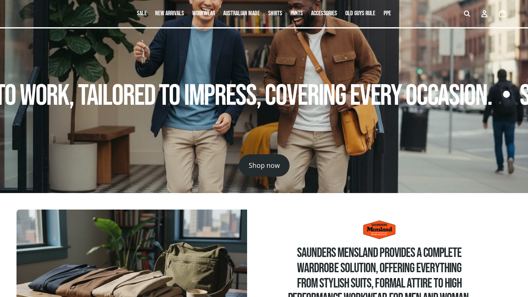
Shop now (264, 165)
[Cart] (502, 14)
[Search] (467, 14)
